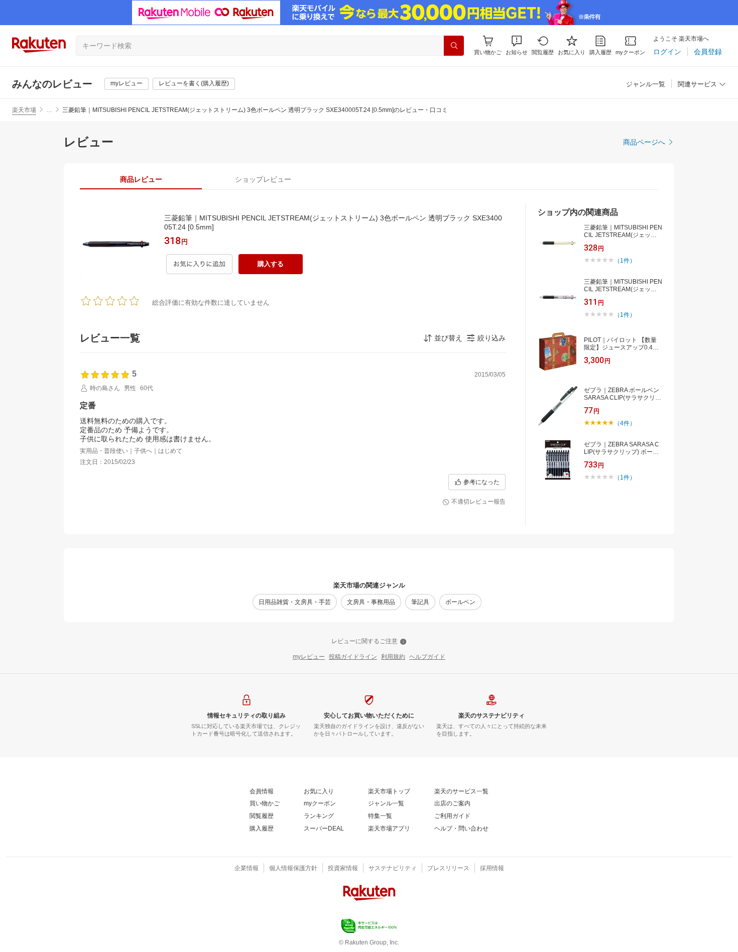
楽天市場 (24, 109)
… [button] (49, 109)
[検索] (454, 46)
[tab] (141, 179)
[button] (517, 45)
